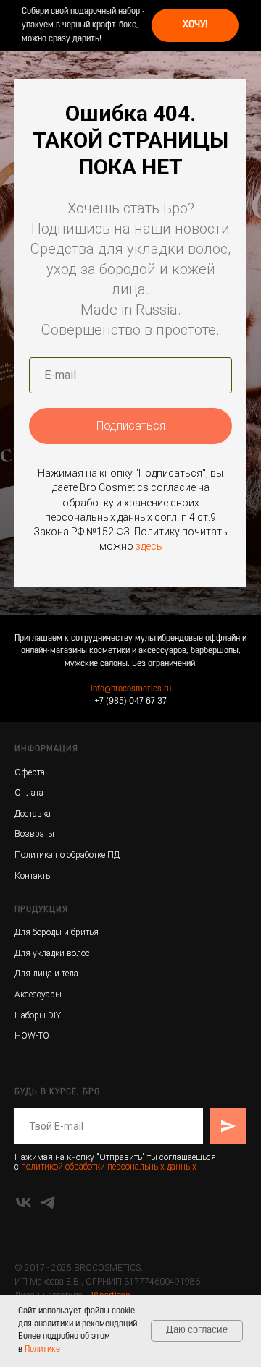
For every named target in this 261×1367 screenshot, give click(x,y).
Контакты (33, 876)
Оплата (29, 793)
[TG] (47, 1202)
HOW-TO (31, 1036)
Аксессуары (38, 994)
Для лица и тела (46, 973)
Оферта (29, 772)
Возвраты (34, 834)
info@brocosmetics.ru (131, 689)
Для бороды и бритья (56, 932)
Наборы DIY (37, 1015)
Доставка (32, 814)
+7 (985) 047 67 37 (130, 701)
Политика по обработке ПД (67, 855)
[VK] (23, 1202)
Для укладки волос (52, 953)
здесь (149, 546)
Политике (42, 1349)
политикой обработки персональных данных (108, 1167)
